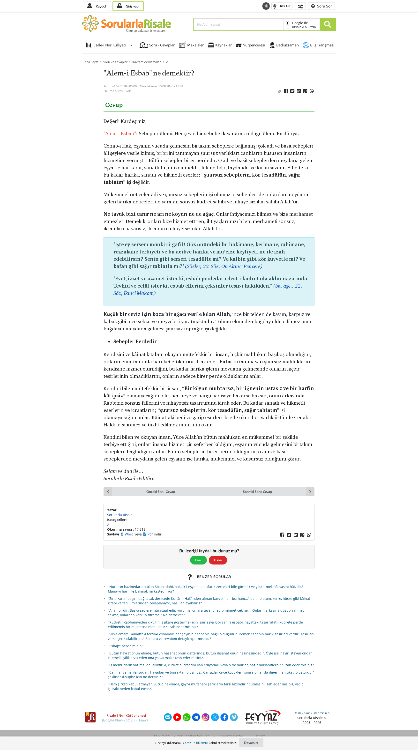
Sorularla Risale (120, 514)
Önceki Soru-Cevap (160, 492)
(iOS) (129, 720)
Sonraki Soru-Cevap (257, 492)
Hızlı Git (284, 6)
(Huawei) (143, 720)
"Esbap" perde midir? (125, 646)
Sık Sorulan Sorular (193, 736)
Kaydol (100, 6)
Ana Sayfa (91, 62)
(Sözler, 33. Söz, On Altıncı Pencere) (224, 266)
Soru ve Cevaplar (115, 62)
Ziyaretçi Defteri (231, 736)
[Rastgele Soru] (300, 6)
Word (129, 534)
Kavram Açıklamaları (146, 62)
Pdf (151, 534)
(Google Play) (112, 720)
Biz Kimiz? (161, 736)
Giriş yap (132, 6)
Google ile (300, 23)
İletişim (259, 736)
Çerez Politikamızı (195, 743)
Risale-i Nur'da (304, 27)
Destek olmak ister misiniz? (312, 713)
